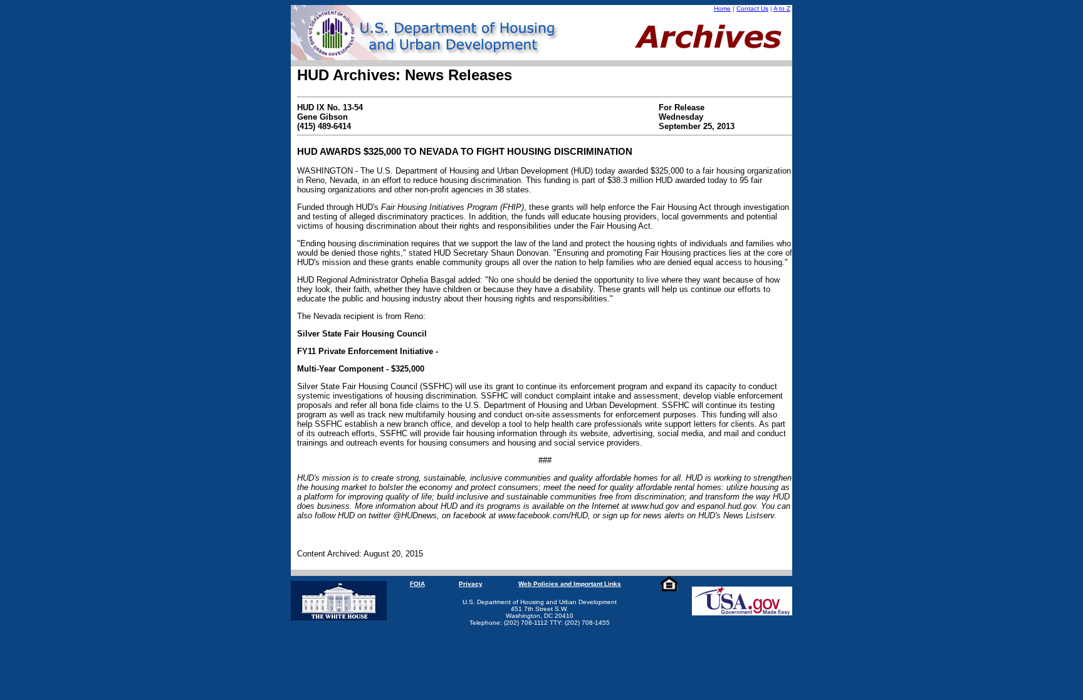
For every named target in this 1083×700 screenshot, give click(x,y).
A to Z (781, 8)
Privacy (471, 583)
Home (722, 8)
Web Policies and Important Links (569, 583)
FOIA (417, 583)
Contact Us (752, 8)
